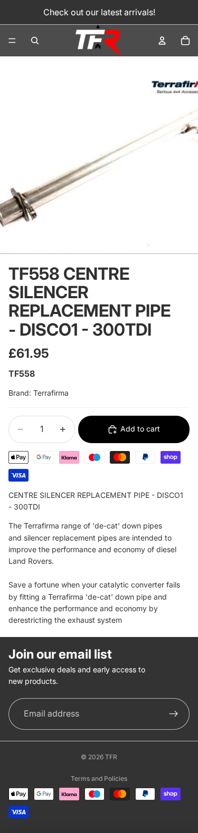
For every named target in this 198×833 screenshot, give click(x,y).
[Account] (162, 40)
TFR (111, 757)
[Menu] (12, 40)
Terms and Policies (99, 778)
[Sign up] (174, 714)
